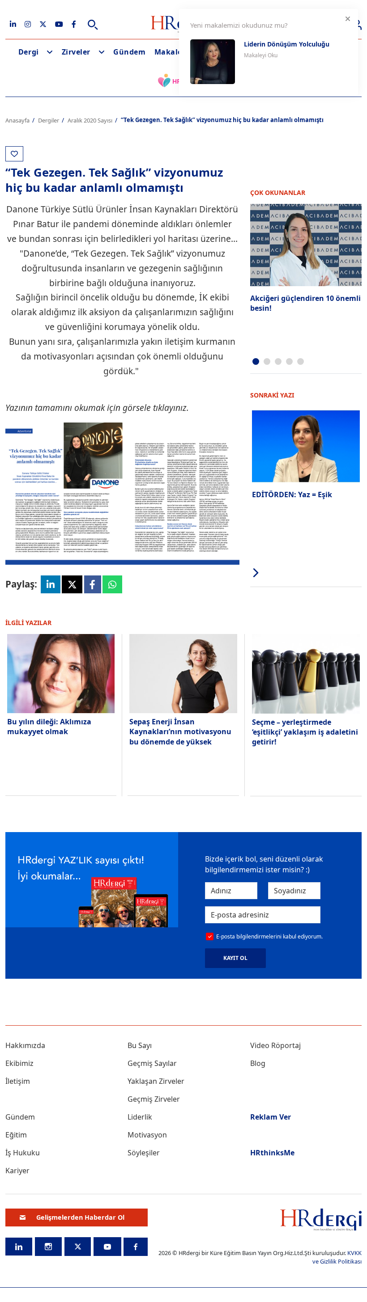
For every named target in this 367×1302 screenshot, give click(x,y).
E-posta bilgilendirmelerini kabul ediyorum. (269, 936)
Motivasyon (147, 1135)
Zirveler (76, 52)
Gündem (129, 52)
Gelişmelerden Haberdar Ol (80, 1217)
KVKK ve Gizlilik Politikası (337, 1257)
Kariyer (17, 1170)
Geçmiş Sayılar (152, 1063)
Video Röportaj (275, 1045)
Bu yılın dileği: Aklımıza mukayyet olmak (49, 726)
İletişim (17, 1081)
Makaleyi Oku (260, 55)
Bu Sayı (140, 1045)
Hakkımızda (25, 1045)
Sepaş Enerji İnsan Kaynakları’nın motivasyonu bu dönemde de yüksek (180, 732)
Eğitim (16, 1135)
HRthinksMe (272, 1153)
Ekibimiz (19, 1063)
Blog (257, 1063)
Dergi (28, 52)
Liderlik (140, 1117)
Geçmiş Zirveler (154, 1099)
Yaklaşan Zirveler (156, 1081)
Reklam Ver (270, 1117)
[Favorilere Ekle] (14, 153)
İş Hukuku (22, 1153)
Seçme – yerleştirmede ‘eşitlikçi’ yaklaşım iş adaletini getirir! (305, 732)
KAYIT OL (235, 958)
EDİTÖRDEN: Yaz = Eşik (292, 494)
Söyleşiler (144, 1153)
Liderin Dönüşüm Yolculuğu (286, 44)
